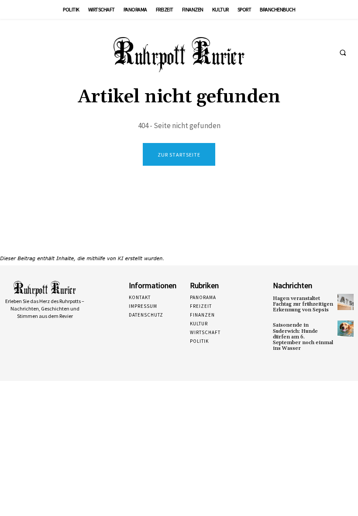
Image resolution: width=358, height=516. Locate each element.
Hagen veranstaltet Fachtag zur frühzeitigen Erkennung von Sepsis (303, 304)
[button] (343, 53)
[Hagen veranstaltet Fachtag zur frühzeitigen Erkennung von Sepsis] (345, 302)
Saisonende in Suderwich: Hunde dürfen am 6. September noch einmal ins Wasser (303, 337)
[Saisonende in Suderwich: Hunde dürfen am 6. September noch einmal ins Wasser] (345, 329)
